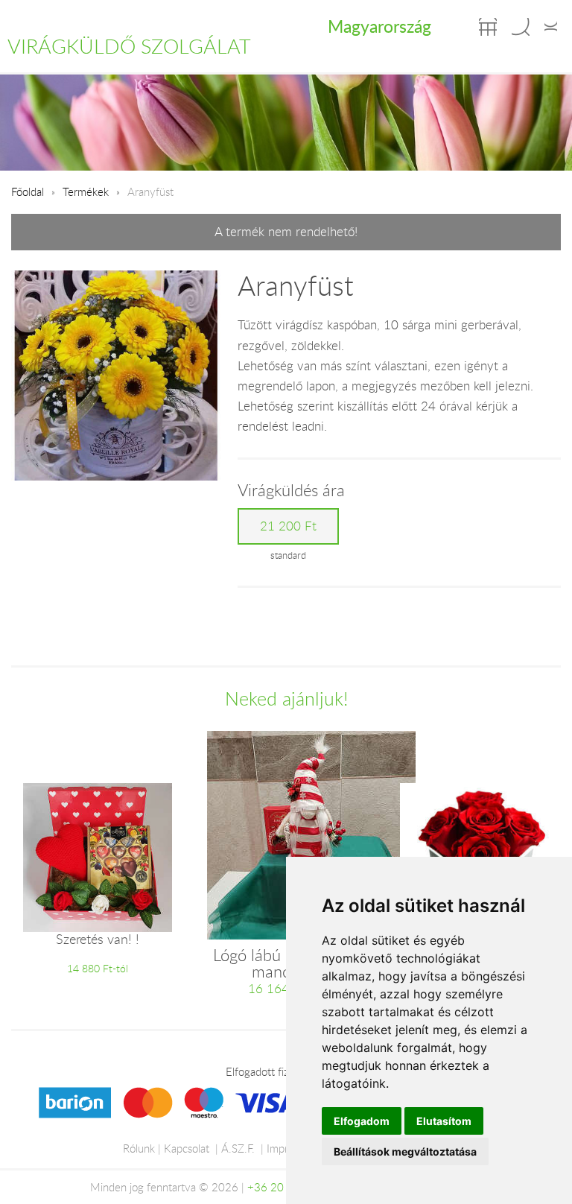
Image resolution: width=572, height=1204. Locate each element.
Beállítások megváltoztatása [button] (405, 1151)
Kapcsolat (186, 1148)
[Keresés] (521, 27)
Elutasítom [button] (443, 1121)
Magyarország (379, 26)
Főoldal (27, 191)
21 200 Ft (288, 526)
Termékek (86, 191)
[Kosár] (488, 27)
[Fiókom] (550, 27)
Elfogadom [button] (362, 1121)
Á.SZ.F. (238, 1148)
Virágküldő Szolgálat (129, 46)
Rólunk (139, 1148)
